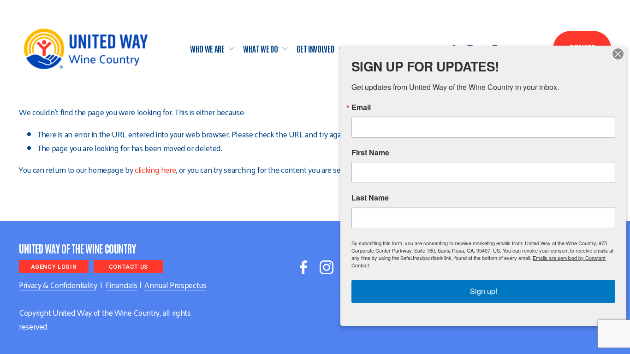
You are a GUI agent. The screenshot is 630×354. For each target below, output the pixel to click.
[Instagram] (326, 267)
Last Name (370, 197)
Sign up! (483, 291)
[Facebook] (303, 267)
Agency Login (54, 266)
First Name (370, 152)
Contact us (128, 266)
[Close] (618, 53)
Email (361, 107)
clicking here (155, 169)
